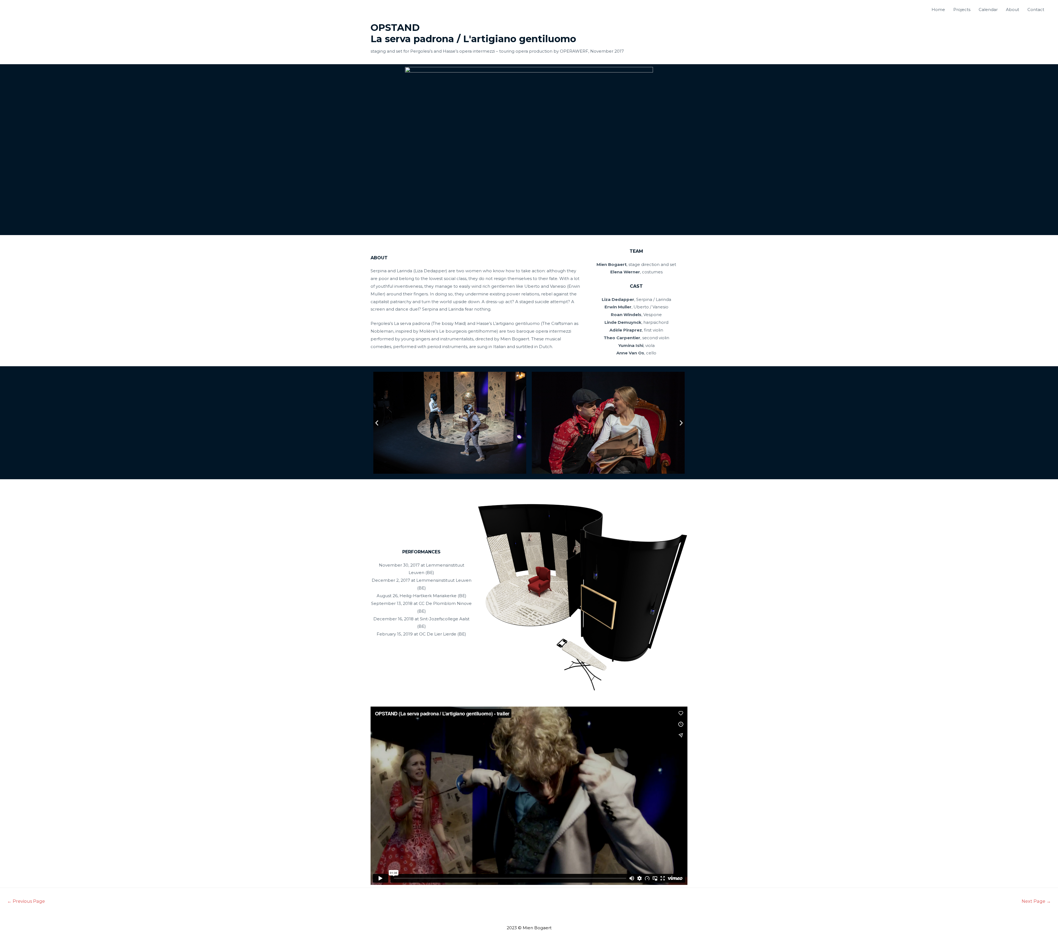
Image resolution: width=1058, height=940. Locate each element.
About (1012, 9)
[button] (376, 422)
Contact (1035, 9)
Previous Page (26, 901)
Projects (961, 9)
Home (938, 9)
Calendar (988, 9)
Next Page (1036, 901)
